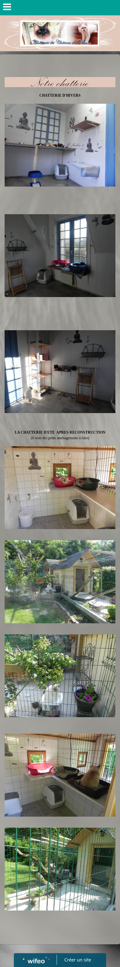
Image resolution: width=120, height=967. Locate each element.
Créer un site (77, 960)
